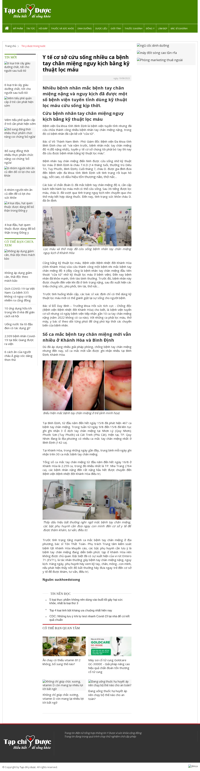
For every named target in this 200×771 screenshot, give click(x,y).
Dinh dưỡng (85, 28)
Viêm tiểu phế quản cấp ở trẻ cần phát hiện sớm (20, 122)
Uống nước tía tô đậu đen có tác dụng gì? (18, 326)
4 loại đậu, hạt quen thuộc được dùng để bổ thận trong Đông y (19, 228)
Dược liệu (101, 28)
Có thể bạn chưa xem (19, 243)
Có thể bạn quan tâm (61, 628)
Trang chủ (10, 46)
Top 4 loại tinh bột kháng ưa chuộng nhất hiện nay (80, 610)
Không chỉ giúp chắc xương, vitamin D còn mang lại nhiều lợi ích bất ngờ (63, 698)
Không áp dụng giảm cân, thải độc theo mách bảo (18, 276)
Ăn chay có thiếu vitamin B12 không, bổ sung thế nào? (61, 662)
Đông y (150, 28)
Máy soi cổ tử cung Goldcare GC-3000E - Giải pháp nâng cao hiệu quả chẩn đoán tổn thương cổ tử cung (109, 666)
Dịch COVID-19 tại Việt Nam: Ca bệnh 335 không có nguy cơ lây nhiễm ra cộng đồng (19, 294)
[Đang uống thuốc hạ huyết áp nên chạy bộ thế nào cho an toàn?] (109, 683)
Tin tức (30, 28)
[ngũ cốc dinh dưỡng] (166, 47)
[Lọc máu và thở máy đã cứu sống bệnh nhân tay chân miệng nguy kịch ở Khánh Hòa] (87, 244)
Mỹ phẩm (18, 28)
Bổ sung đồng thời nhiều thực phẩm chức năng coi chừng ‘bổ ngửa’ (18, 156)
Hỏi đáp (43, 28)
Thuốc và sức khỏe (62, 28)
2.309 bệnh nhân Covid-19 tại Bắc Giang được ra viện (20, 340)
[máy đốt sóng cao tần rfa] (166, 54)
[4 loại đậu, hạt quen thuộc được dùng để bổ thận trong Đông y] (20, 211)
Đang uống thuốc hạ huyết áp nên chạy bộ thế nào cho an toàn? (107, 695)
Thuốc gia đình (133, 28)
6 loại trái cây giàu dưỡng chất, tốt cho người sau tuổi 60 (17, 89)
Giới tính (116, 28)
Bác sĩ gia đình (179, 28)
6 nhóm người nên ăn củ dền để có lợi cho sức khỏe (18, 193)
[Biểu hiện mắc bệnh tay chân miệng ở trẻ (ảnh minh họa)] (87, 408)
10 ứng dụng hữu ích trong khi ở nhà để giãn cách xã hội (19, 312)
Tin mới (10, 57)
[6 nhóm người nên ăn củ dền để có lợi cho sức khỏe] (20, 176)
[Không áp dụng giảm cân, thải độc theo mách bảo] (20, 259)
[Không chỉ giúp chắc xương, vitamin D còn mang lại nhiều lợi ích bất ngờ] (64, 685)
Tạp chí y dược (28, 767)
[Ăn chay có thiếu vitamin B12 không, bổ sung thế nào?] (64, 646)
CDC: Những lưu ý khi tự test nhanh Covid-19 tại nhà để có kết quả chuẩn (89, 618)
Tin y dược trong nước (33, 46)
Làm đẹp (162, 28)
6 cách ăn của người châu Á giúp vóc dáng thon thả (18, 356)
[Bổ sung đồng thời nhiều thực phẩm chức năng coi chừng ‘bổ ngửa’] (20, 137)
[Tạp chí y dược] (27, 11)
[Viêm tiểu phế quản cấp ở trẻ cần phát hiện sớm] (20, 106)
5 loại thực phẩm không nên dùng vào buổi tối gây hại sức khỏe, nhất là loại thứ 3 (86, 601)
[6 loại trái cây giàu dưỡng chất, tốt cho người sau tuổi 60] (20, 71)
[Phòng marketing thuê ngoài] (166, 61)
